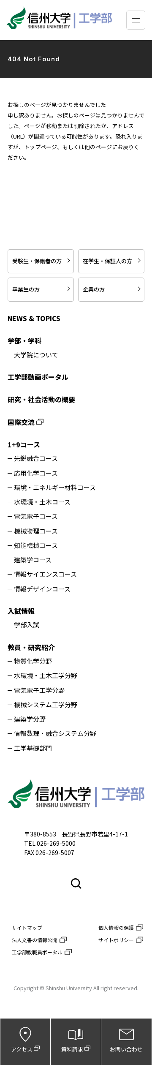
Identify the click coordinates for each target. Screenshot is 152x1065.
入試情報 (21, 611)
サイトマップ (27, 927)
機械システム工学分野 (45, 705)
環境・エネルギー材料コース (55, 488)
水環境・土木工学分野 (45, 676)
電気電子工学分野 (39, 690)
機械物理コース (36, 531)
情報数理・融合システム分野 (55, 734)
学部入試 (26, 624)
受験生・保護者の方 (37, 261)
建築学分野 (30, 719)
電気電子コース (36, 516)
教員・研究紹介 (31, 647)
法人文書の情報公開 (34, 939)
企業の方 (94, 289)
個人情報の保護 (116, 927)
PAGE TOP (141, 773)
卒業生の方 (26, 289)
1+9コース (24, 444)
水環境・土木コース (42, 502)
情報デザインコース (42, 589)
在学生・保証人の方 (107, 261)
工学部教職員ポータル (37, 952)
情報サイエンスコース (45, 574)
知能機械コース (36, 546)
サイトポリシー (116, 939)
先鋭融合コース (36, 459)
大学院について (36, 355)
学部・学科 (24, 340)
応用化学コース (36, 473)
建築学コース (33, 560)
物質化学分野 (33, 661)
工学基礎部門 (33, 748)
